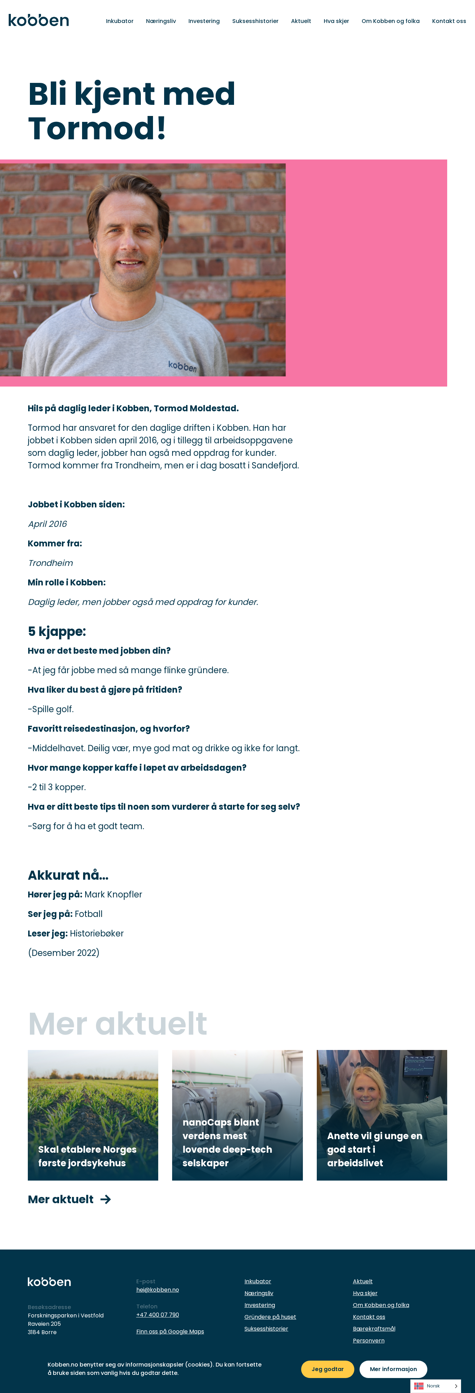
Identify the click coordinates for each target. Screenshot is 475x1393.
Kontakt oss (449, 21)
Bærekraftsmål (374, 1329)
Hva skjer (336, 21)
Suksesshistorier (255, 21)
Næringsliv (161, 21)
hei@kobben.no (157, 1290)
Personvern (369, 1341)
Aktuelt (301, 21)
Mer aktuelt (61, 1199)
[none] (435, 1386)
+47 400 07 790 (157, 1315)
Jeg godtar (328, 1369)
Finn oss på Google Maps (170, 1332)
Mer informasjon (393, 1369)
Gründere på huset (270, 1317)
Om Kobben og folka (391, 21)
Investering (204, 21)
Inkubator (120, 21)
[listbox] (435, 1386)
